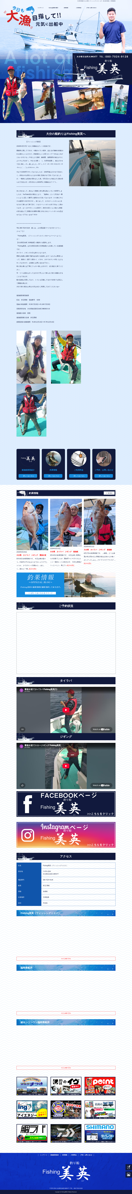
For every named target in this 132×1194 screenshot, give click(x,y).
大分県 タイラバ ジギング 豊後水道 (31, 555)
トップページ (40, 7)
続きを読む (33, 569)
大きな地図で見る (66, 958)
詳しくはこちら (28, 476)
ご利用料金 (78, 7)
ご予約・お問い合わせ (91, 7)
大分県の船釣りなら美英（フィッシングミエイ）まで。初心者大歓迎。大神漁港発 (96, 1)
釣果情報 (66, 7)
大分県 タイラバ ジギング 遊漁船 (64, 551)
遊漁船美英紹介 (53, 7)
